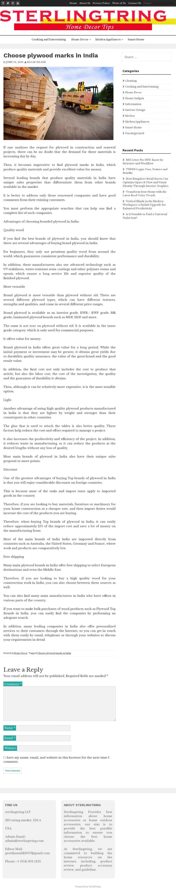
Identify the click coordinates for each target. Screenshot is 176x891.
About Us (84, 3)
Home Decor (80, 39)
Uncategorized (134, 133)
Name (9, 728)
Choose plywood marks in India (54, 653)
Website (10, 748)
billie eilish (36, 62)
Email (9, 738)
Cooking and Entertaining (49, 39)
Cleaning (131, 80)
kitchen (130, 115)
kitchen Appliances (108, 39)
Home (73, 3)
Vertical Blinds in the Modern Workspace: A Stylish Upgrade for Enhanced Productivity (144, 205)
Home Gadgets (134, 98)
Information (133, 104)
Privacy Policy (101, 3)
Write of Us (119, 3)
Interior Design (135, 110)
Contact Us (134, 3)
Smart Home (136, 39)
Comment (12, 684)
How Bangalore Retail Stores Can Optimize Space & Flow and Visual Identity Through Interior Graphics (145, 182)
